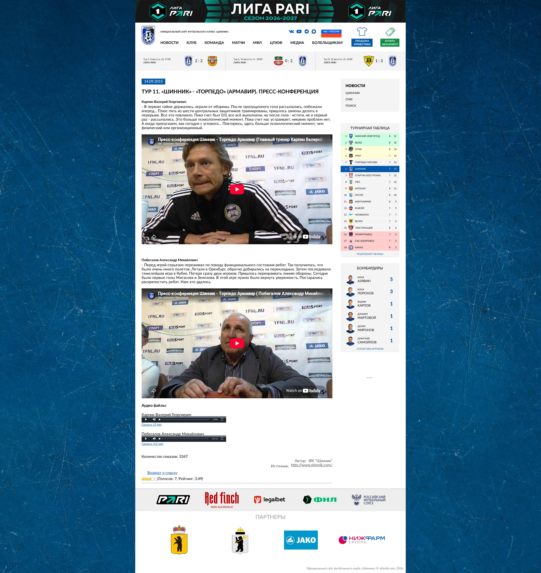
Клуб (192, 43)
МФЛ (257, 43)
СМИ (349, 99)
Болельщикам (327, 43)
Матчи (238, 43)
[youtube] (299, 31)
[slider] (185, 419)
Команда (214, 43)
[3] (149, 479)
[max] (313, 31)
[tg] (306, 31)
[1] (143, 479)
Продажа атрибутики (362, 43)
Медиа (297, 43)
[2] (146, 479)
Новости (169, 43)
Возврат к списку (162, 473)
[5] (155, 479)
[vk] (291, 31)
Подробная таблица (370, 254)
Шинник (353, 93)
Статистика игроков (370, 349)
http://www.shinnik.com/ (311, 465)
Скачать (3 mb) (152, 424)
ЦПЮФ (276, 43)
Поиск (351, 105)
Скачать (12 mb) (152, 444)
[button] (154, 419)
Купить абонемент (390, 43)
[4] (152, 479)
